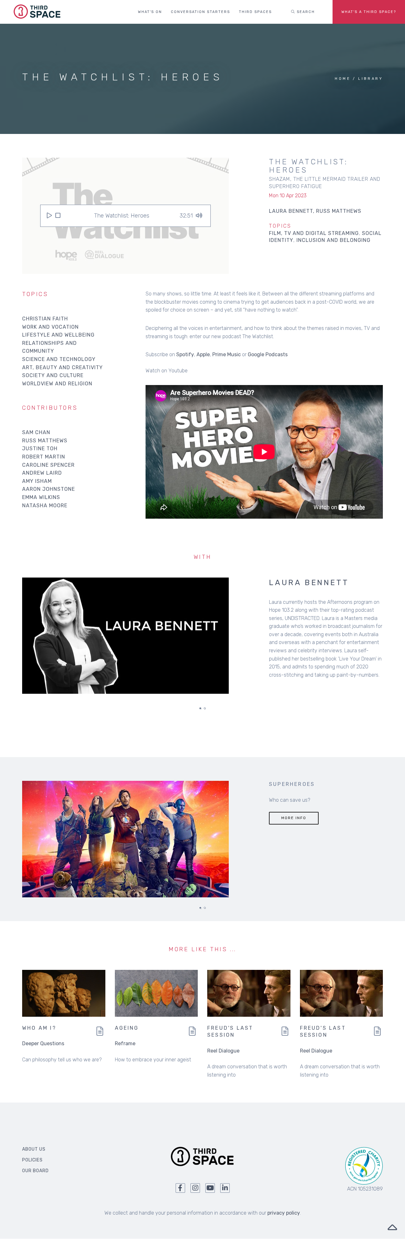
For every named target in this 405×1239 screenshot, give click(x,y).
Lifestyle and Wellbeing (58, 335)
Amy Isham (37, 481)
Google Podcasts (268, 354)
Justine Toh (40, 449)
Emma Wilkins (41, 497)
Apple (203, 354)
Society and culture (53, 375)
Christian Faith (45, 319)
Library (370, 79)
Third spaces (255, 12)
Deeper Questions (43, 1043)
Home (343, 79)
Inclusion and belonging (333, 240)
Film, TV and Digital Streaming (314, 233)
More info (293, 818)
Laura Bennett (309, 582)
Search (305, 12)
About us (34, 1149)
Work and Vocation (50, 327)
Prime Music (226, 354)
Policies (32, 1160)
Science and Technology (59, 359)
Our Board (35, 1170)
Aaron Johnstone (48, 489)
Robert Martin (43, 457)
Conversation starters (200, 12)
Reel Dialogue (223, 1051)
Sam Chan (36, 432)
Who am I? (39, 1028)
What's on (150, 12)
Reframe (125, 1043)
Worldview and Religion (57, 384)
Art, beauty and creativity (62, 367)
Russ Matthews (44, 441)
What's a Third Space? (368, 12)
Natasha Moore (44, 506)
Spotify (185, 354)
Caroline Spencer (48, 465)
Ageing (127, 1028)
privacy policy (283, 1213)
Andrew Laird (42, 473)
